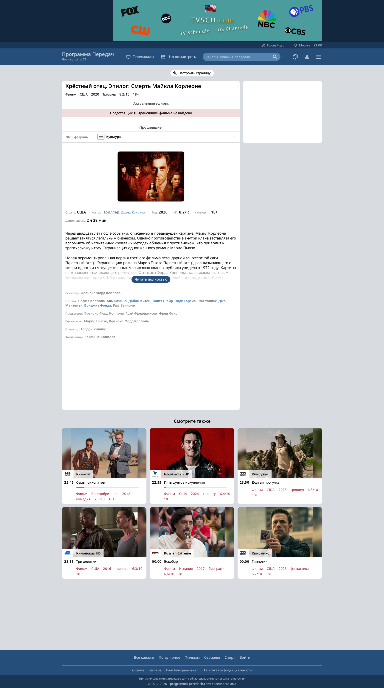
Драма (125, 212)
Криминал (139, 212)
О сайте (138, 670)
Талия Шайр (162, 301)
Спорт (229, 657)
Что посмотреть (182, 56)
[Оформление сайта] (295, 56)
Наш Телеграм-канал (182, 670)
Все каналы (144, 657)
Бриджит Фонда (97, 305)
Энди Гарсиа (185, 301)
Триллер (111, 212)
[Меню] (318, 56)
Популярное (169, 657)
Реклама (155, 670)
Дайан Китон (139, 301)
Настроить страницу (194, 73)
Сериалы (212, 657)
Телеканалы (143, 56)
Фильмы (192, 657)
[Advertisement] (151, 379)
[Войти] (307, 56)
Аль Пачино (117, 301)
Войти (245, 657)
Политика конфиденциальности (227, 670)
